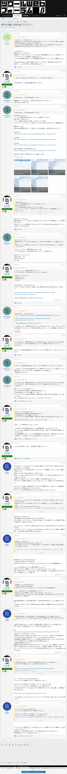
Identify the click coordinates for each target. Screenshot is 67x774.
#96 (64, 535)
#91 (64, 376)
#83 (64, 91)
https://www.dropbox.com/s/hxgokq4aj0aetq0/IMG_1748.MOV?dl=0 (35, 134)
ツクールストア (6, 15)
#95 (64, 494)
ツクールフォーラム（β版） (9, 767)
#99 (64, 656)
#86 (64, 234)
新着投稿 (3, 18)
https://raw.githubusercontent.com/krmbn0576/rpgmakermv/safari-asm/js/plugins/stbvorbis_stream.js (34, 293)
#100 (64, 703)
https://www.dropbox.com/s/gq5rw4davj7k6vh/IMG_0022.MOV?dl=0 (35, 139)
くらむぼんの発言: (20, 37)
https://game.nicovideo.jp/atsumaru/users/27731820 (30, 693)
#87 (64, 264)
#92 (64, 405)
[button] (30, 15)
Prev (4, 30)
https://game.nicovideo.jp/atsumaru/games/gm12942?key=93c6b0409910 (37, 632)
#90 (64, 359)
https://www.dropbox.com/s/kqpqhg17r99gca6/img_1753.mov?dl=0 (35, 145)
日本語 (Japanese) (24, 767)
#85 (64, 196)
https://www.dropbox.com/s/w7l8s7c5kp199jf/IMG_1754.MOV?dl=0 (35, 150)
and (24, 401)
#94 (64, 463)
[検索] (64, 15)
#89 (64, 335)
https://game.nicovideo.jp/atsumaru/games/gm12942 (34, 563)
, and (26, 439)
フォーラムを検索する (12, 18)
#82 (64, 71)
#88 (64, 307)
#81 (64, 33)
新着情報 (25, 15)
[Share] (61, 34)
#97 (64, 578)
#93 (64, 443)
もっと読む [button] (40, 214)
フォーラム (17, 15)
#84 (64, 106)
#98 (64, 610)
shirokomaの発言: (19, 75)
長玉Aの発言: (18, 497)
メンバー (35, 15)
